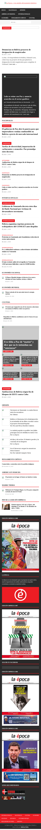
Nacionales (13, 10)
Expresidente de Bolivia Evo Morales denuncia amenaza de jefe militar (10, 374)
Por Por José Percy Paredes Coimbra (22, 426)
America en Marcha (11, 472)
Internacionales (24, 14)
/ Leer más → (12, 64)
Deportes (13, 818)
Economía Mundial (10, 287)
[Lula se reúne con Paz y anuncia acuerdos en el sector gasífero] (20, 93)
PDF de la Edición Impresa (14, 500)
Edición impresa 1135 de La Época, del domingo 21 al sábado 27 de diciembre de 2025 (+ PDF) (23, 506)
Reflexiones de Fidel (7, 821)
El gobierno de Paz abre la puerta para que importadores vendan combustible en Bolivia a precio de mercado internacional (20, 131)
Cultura (32, 18)
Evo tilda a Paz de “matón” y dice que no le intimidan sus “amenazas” (19, 345)
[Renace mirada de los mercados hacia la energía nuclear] (3, 292)
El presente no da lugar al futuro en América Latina (21, 477)
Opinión (22, 10)
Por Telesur (14, 414)
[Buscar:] (20, 22)
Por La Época (14, 435)
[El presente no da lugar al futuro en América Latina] (3, 477)
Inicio (3, 10)
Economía (5, 18)
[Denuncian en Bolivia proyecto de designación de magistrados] (20, 46)
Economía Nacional (11, 272)
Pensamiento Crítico (18, 18)
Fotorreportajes (24, 818)
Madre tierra (8, 485)
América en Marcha (8, 14)
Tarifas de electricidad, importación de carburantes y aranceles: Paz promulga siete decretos (19, 149)
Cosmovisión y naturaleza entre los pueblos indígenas (18, 464)
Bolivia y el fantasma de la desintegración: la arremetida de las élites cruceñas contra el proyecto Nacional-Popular (24, 421)
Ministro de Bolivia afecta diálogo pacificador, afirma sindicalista (30, 374)
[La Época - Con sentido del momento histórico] (20, 3)
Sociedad (4, 818)
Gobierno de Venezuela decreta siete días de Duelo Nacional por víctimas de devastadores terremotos (19, 209)
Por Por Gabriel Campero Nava (20, 453)
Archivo (19, 821)
